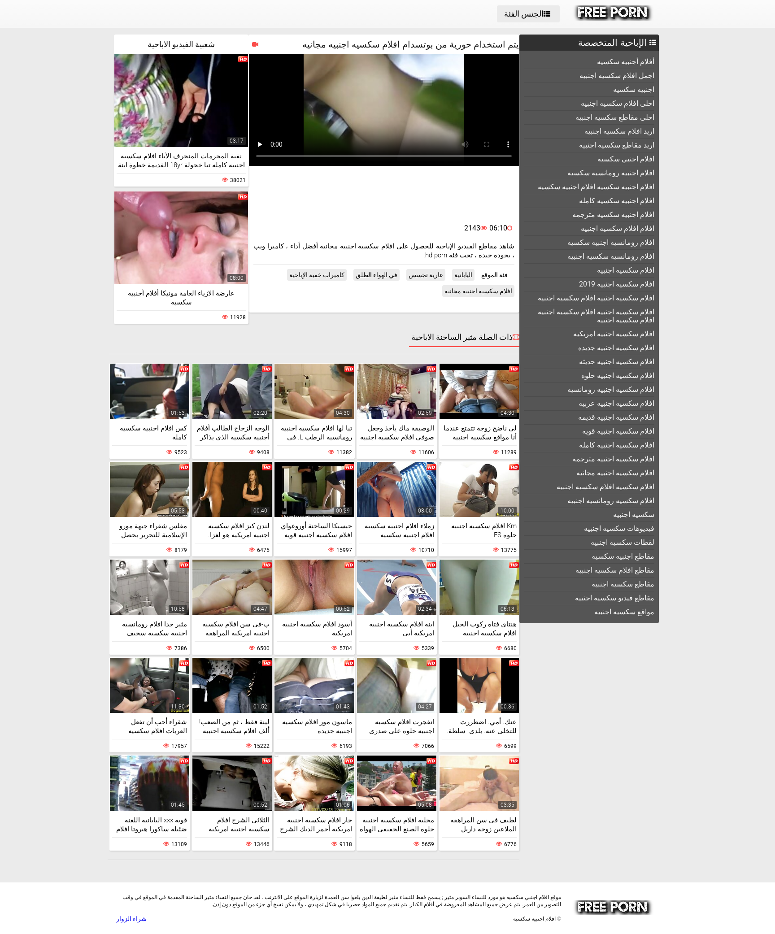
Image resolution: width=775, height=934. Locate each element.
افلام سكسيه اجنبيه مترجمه (613, 459)
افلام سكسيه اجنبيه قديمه (616, 417)
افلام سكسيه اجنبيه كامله (616, 445)
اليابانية (463, 274)
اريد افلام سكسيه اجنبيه (619, 131)
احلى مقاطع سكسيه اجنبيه (614, 117)
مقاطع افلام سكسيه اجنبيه (614, 570)
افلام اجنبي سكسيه (625, 159)
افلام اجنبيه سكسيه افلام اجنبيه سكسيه (596, 186)
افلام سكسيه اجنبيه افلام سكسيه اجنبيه (596, 298)
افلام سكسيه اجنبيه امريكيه (613, 334)
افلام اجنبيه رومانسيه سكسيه (610, 173)
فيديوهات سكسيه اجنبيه (619, 528)
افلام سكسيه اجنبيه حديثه (616, 361)
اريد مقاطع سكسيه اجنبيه (616, 145)
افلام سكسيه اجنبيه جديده (616, 347)
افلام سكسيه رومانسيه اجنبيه (610, 500)
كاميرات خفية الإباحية (316, 274)
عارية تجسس (426, 274)
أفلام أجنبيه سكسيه (625, 61)
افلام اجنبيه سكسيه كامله (616, 200)
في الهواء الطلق (376, 274)
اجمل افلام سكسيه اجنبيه (616, 75)
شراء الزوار (131, 918)
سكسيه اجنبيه (633, 514)
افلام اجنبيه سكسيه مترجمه (613, 214)
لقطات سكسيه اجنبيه (622, 542)
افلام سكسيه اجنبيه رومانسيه (610, 389)
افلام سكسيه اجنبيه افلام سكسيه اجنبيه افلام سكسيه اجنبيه (596, 316)
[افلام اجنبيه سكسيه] (613, 18)
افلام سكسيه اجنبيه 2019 (616, 284)
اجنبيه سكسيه (633, 89)
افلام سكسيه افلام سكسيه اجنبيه (605, 486)
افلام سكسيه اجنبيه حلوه (617, 375)
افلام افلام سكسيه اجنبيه (617, 228)
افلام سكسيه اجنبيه (625, 270)
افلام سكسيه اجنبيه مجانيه (615, 473)
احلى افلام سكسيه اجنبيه (617, 103)
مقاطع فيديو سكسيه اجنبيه (614, 598)
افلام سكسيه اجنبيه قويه (618, 431)
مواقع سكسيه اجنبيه (624, 612)
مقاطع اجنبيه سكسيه (623, 556)
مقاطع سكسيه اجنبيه (623, 584)
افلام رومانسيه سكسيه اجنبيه (610, 256)
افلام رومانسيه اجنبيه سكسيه (610, 242)
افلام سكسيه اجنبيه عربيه (616, 403)
